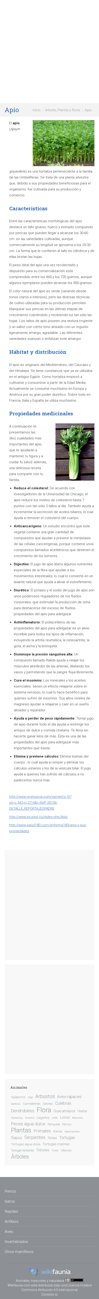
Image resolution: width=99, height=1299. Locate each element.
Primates (42, 1131)
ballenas (16, 1103)
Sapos (16, 1137)
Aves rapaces (69, 1096)
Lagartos (43, 1117)
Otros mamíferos (19, 1251)
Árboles (20, 1156)
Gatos (10, 1201)
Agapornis (18, 1097)
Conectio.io (49, 1294)
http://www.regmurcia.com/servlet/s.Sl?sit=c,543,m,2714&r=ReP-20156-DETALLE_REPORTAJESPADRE (40, 803)
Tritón (55, 1150)
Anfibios (11, 1221)
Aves (9, 1231)
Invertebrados (16, 1241)
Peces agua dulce (28, 1123)
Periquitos (54, 1124)
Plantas (21, 1130)
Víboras (66, 1150)
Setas (52, 1138)
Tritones (42, 1150)
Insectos (30, 1117)
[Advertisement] (49, 51)
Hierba (82, 1111)
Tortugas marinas (56, 1144)
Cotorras (48, 1103)
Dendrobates (22, 1111)
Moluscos (77, 1117)
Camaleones (32, 1103)
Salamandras (72, 1131)
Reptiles (11, 1211)
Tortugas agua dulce (25, 1144)
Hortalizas (17, 1117)
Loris (55, 1117)
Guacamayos (64, 1111)
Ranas (57, 1131)
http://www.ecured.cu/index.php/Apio (38, 817)
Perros (66, 1124)
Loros (65, 1117)
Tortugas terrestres (22, 1150)
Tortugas (67, 1137)
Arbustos (45, 1096)
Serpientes (34, 1137)
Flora (44, 1110)
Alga (30, 1097)
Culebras (63, 1103)
